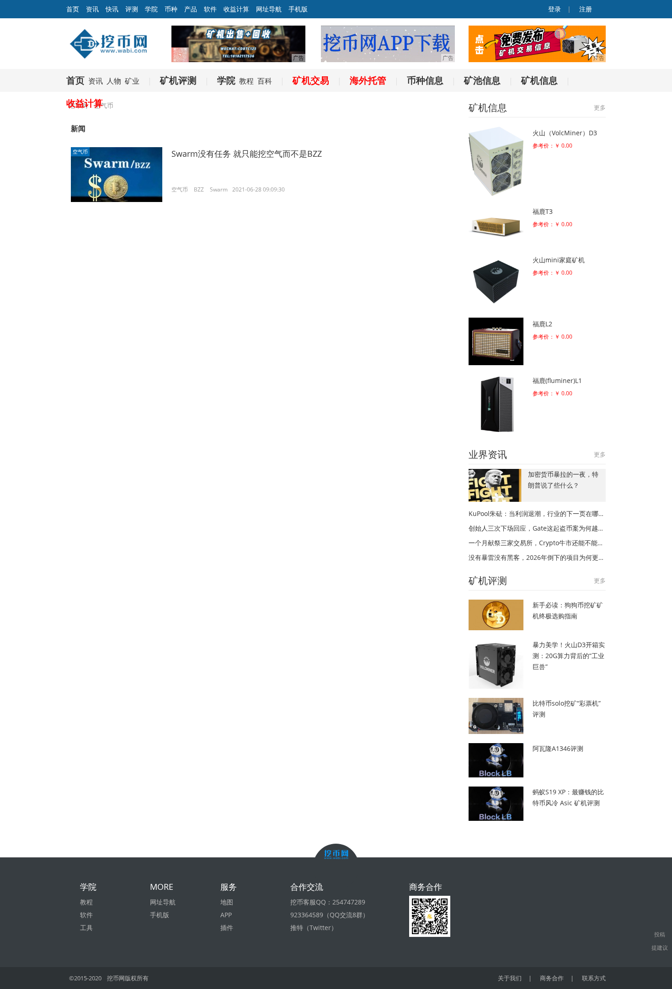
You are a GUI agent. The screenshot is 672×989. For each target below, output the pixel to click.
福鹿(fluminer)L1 (557, 380)
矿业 (132, 81)
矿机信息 (539, 80)
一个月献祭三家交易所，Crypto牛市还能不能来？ (537, 542)
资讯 (92, 9)
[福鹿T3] (496, 225)
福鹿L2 (542, 323)
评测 (131, 9)
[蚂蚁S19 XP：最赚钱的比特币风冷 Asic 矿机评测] (496, 804)
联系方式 (594, 978)
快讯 (112, 9)
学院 (151, 9)
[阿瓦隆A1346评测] (496, 760)
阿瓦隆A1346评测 (558, 748)
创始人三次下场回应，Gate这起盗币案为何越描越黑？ (537, 528)
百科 (264, 81)
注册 (584, 9)
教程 (246, 81)
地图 (226, 902)
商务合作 (552, 978)
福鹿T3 (543, 211)
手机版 (298, 9)
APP (226, 914)
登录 (553, 9)
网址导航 (269, 9)
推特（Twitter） (313, 927)
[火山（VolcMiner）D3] (496, 161)
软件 (210, 9)
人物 (114, 81)
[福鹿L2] (496, 341)
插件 (226, 927)
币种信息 (425, 80)
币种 (171, 9)
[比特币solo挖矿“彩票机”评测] (496, 716)
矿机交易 (311, 80)
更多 (600, 107)
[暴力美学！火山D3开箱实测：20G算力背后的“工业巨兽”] (496, 663)
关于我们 (510, 978)
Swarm (219, 189)
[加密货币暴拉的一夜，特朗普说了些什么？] (496, 485)
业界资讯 (488, 454)
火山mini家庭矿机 (559, 259)
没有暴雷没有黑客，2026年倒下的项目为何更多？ (537, 557)
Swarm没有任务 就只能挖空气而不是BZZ (246, 153)
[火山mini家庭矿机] (496, 281)
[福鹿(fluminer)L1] (496, 404)
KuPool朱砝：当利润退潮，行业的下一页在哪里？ (537, 513)
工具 (86, 927)
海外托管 (368, 80)
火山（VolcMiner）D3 (565, 132)
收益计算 (236, 9)
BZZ (199, 189)
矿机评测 (178, 80)
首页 (75, 80)
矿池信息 (482, 80)
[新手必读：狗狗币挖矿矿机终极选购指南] (496, 615)
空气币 (80, 151)
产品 (190, 9)
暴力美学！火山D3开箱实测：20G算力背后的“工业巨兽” (569, 655)
